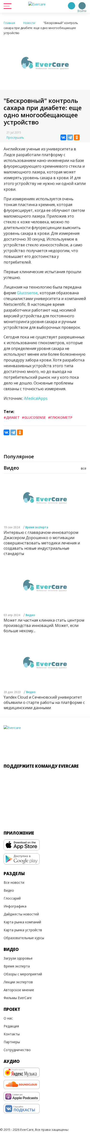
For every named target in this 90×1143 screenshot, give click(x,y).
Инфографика (15, 906)
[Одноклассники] (77, 137)
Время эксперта (36, 527)
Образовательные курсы (24, 938)
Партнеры (12, 1042)
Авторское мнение (19, 990)
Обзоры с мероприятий (23, 974)
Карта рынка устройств (23, 930)
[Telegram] (70, 137)
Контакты (12, 1034)
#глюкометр (60, 417)
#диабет (12, 417)
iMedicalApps (36, 398)
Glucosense (27, 292)
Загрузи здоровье (18, 958)
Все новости (14, 882)
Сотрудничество (17, 1050)
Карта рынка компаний (22, 922)
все (83, 468)
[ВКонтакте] (63, 137)
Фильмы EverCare (18, 998)
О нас (8, 1018)
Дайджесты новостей (21, 914)
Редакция (11, 1026)
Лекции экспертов (18, 982)
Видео (30, 615)
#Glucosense (34, 417)
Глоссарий (12, 898)
